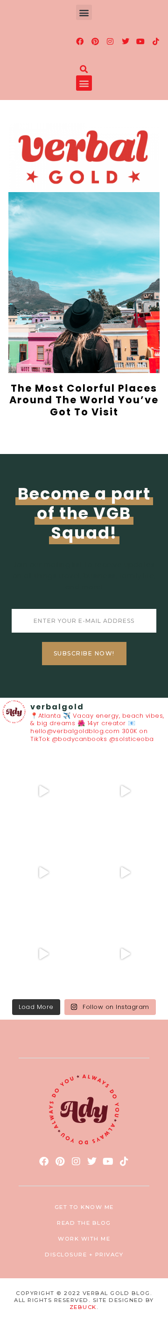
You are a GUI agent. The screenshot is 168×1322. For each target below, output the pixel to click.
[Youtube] (140, 41)
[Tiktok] (155, 41)
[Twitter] (125, 41)
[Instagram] (110, 41)
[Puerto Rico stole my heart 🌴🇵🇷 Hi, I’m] (124, 872)
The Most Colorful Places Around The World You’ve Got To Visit (84, 399)
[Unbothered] (124, 953)
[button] (84, 12)
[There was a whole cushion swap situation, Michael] (43, 791)
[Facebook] (80, 41)
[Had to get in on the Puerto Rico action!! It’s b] (43, 872)
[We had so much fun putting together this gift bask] (43, 953)
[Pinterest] (95, 41)
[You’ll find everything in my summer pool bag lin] (124, 791)
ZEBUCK (83, 1307)
